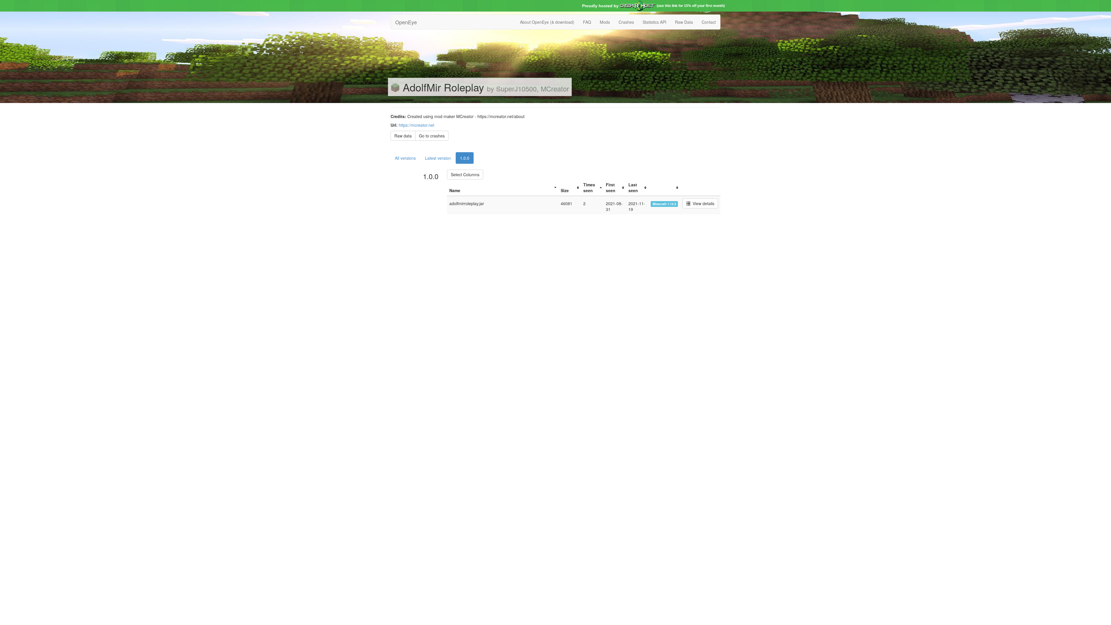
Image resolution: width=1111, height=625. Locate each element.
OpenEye (406, 22)
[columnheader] (502, 187)
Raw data (403, 136)
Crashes (626, 22)
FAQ (587, 22)
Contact (709, 22)
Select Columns (465, 174)
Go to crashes (432, 136)
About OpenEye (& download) (547, 22)
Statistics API (654, 22)
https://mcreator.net (416, 125)
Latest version (438, 158)
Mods (605, 22)
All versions (405, 158)
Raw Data (684, 22)
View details (702, 203)
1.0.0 (464, 158)
